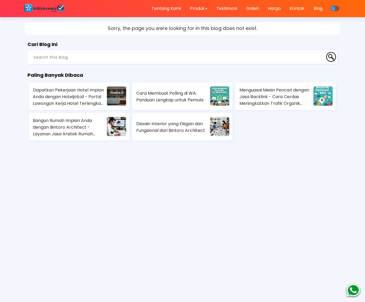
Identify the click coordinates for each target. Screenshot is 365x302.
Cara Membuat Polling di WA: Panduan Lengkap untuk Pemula (169, 96)
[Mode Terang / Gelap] (335, 8)
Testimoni (226, 8)
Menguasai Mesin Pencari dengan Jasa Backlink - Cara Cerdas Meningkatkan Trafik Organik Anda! (274, 97)
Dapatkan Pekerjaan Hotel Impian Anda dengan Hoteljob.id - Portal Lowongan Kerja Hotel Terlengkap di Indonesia (68, 97)
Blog (318, 8)
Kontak (297, 8)
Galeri (252, 8)
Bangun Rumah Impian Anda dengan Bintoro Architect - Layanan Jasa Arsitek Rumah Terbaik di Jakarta (63, 127)
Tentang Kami (166, 8)
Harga (274, 8)
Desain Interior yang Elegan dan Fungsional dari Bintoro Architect (170, 127)
